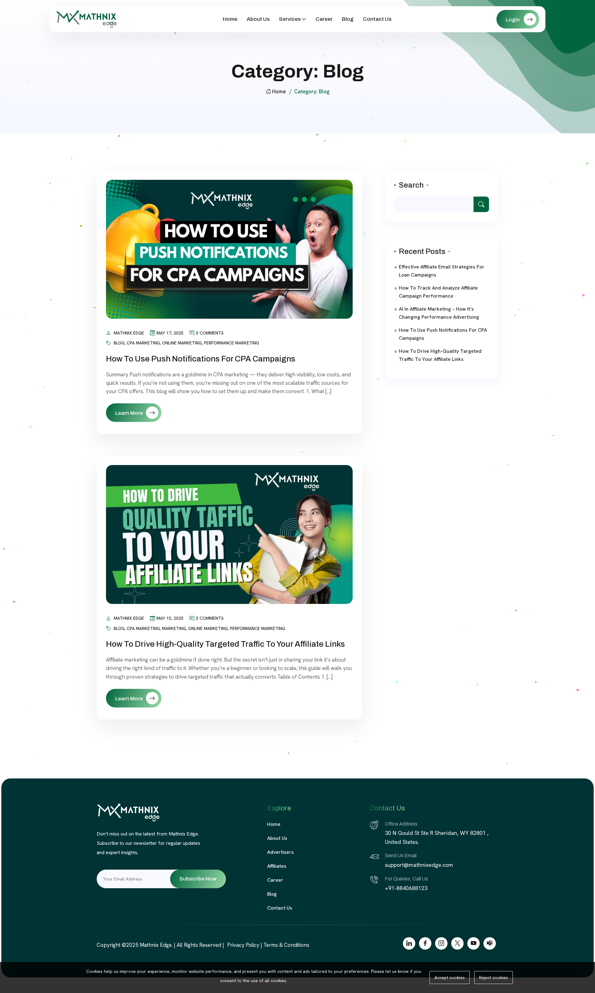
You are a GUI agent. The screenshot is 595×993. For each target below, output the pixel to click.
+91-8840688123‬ (407, 888)
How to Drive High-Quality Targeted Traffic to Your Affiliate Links (225, 644)
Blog (348, 19)
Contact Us (377, 19)
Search (411, 185)
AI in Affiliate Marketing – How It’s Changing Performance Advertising (439, 313)
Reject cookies (493, 977)
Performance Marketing (231, 343)
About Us (258, 19)
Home (230, 19)
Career (324, 19)
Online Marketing (182, 343)
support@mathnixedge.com (419, 864)
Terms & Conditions (286, 945)
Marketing (174, 628)
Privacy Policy (243, 945)
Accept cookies (449, 977)
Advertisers (280, 852)
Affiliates (276, 866)
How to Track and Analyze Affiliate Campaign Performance (438, 292)
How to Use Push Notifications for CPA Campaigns (200, 358)
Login (513, 20)
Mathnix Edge (129, 333)
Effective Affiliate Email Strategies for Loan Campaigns (441, 271)
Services (290, 19)
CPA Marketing (143, 343)
